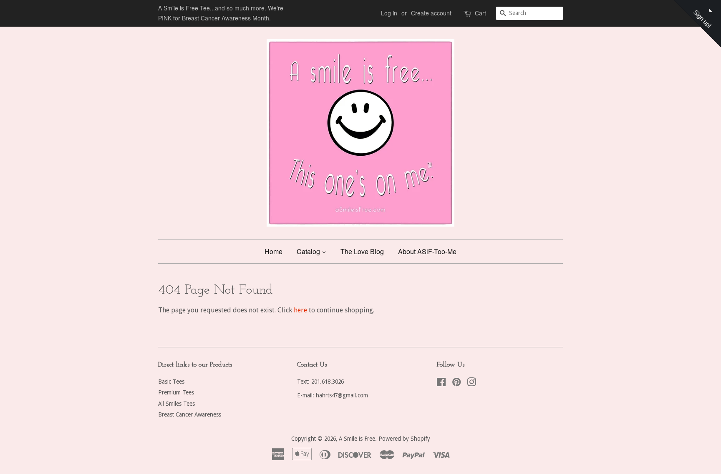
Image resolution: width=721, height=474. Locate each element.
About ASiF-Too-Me (427, 251)
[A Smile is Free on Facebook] (441, 383)
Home (273, 251)
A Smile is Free (357, 438)
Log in (389, 13)
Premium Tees (176, 392)
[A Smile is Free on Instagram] (471, 383)
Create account (431, 13)
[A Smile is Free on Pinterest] (456, 383)
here (300, 310)
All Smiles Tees (176, 403)
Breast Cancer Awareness (189, 414)
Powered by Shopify (404, 438)
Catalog (309, 251)
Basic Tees (171, 381)
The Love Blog (362, 251)
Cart (480, 13)
